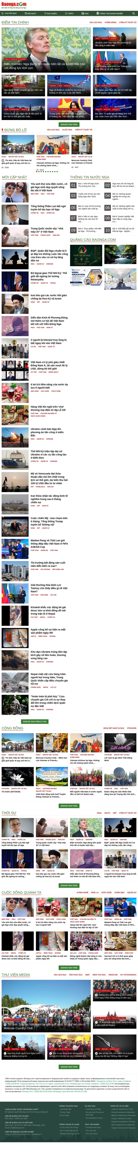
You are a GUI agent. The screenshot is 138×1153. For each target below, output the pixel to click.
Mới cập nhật (14, 177)
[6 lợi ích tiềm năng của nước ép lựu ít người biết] (15, 393)
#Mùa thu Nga (99, 975)
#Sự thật (34, 617)
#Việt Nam (99, 62)
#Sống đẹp (119, 892)
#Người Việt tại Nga (16, 157)
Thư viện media (16, 975)
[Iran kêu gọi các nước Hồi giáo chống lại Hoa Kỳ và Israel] (15, 304)
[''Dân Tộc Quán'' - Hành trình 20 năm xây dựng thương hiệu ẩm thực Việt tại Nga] (120, 279)
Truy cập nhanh (92, 1124)
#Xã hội (7, 1049)
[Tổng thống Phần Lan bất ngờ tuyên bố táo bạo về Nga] (15, 214)
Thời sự (9, 813)
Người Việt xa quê (9, 809)
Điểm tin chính (15, 22)
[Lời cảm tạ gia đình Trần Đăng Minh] (120, 743)
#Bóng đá (44, 550)
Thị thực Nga (65, 1112)
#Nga (7, 59)
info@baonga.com (17, 1128)
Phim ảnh (5, 890)
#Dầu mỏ (50, 487)
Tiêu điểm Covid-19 (77, 20)
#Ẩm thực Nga (75, 975)
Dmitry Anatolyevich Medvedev (123, 1112)
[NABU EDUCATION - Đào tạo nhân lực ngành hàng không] (86, 277)
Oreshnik (5, 810)
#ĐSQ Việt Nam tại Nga (113, 728)
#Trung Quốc (63, 109)
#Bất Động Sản (58, 569)
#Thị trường (45, 569)
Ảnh (87, 14)
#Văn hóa (73, 788)
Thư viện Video (92, 1134)
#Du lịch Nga (96, 22)
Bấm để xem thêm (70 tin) (34, 722)
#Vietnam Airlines (54, 157)
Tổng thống (6, 1100)
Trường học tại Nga (93, 1109)
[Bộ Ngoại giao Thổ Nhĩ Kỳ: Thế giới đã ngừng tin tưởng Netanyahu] (15, 281)
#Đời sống (35, 194)
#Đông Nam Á (53, 372)
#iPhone (52, 636)
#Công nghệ (82, 892)
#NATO (107, 813)
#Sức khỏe (45, 391)
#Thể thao (40, 157)
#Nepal (42, 617)
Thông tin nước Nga (89, 177)
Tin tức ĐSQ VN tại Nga (69, 1127)
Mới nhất (31, 14)
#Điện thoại (42, 636)
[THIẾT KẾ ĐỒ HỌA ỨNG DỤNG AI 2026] (86, 255)
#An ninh (53, 85)
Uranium (5, 1099)
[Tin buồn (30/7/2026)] (18, 776)
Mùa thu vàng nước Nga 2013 (13, 725)
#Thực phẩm (55, 391)
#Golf (4, 157)
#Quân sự (14, 59)
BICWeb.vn (36, 1134)
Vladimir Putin (7, 1147)
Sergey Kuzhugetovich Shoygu (123, 1122)
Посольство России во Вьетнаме (95, 1113)
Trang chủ (9, 20)
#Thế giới (107, 109)
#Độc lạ (95, 892)
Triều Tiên (5, 1098)
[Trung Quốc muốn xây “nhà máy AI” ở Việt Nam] (15, 237)
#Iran (33, 302)
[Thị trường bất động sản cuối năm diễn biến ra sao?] (15, 571)
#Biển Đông (74, 109)
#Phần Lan (50, 213)
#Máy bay (105, 1049)
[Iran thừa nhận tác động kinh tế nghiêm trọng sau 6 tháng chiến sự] (15, 504)
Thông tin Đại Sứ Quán (69, 1124)
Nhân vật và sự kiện (120, 1106)
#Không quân (114, 1049)
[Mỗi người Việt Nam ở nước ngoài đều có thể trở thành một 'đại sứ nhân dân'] (86, 776)
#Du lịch (73, 953)
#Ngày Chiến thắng (118, 1018)
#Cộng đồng (110, 22)
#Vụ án (33, 346)
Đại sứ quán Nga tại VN (69, 1130)
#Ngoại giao (114, 85)
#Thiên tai (51, 617)
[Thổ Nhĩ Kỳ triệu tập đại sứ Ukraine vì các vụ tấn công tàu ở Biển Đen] (15, 460)
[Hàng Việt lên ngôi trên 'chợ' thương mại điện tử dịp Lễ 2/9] (15, 415)
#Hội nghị (116, 109)
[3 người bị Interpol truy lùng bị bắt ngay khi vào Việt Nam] (15, 348)
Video (71, 13)
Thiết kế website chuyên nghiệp (19, 1132)
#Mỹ (38, 302)
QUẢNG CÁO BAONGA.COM (93, 240)
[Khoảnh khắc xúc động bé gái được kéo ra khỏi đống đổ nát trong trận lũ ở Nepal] (15, 616)
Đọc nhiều (52, 14)
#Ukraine (23, 59)
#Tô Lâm (116, 62)
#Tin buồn (131, 728)
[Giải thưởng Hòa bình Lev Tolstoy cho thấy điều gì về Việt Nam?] (15, 593)
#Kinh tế (24, 109)
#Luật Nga (67, 130)
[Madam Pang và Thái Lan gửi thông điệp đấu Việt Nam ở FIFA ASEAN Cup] (15, 549)
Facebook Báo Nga (93, 1127)
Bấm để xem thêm (69, 125)
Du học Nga (90, 1106)
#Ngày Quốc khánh (38, 416)
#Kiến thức (129, 953)
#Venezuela (40, 487)
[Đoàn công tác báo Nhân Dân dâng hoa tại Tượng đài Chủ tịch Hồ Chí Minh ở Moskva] (120, 776)
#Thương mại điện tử (48, 413)
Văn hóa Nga (7, 1150)
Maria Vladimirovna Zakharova (123, 1125)
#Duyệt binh (106, 990)
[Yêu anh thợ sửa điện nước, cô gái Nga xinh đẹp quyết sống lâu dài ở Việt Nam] (15, 192)
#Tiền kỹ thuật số (127, 22)
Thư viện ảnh (91, 1130)
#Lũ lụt (53, 687)
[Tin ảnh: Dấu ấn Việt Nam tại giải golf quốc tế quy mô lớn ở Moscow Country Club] (18, 144)
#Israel (53, 283)
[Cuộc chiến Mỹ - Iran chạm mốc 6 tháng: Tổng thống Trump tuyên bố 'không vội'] (15, 526)
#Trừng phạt (15, 109)
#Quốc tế (51, 346)
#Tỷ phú (34, 372)
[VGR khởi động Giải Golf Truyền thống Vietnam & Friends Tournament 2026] (52, 776)
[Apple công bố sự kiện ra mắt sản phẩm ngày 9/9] (15, 638)
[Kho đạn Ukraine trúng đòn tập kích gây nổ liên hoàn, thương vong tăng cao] (15, 660)
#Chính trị (34, 213)
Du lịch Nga (64, 1115)
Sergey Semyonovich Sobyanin (123, 1128)
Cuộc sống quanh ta (21, 892)
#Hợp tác (22, 85)
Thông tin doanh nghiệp (111, 14)
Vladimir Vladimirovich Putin (122, 1109)
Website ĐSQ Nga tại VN (69, 1134)
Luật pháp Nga (65, 1109)
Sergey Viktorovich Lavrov (121, 1118)
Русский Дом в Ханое (94, 1118)
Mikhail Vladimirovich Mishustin (123, 1115)
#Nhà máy (56, 235)
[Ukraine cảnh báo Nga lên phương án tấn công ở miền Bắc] (15, 437)
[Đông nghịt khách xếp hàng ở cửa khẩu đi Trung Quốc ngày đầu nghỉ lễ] (86, 941)
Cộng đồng (12, 728)
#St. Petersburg (128, 975)
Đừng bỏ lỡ (107, 20)
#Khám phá (115, 990)
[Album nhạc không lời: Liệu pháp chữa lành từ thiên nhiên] (120, 254)
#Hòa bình (108, 62)
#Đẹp (87, 975)
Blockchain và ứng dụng (47, 20)
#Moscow (113, 975)
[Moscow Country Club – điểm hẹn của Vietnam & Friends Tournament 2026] (52, 743)
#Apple (33, 636)
